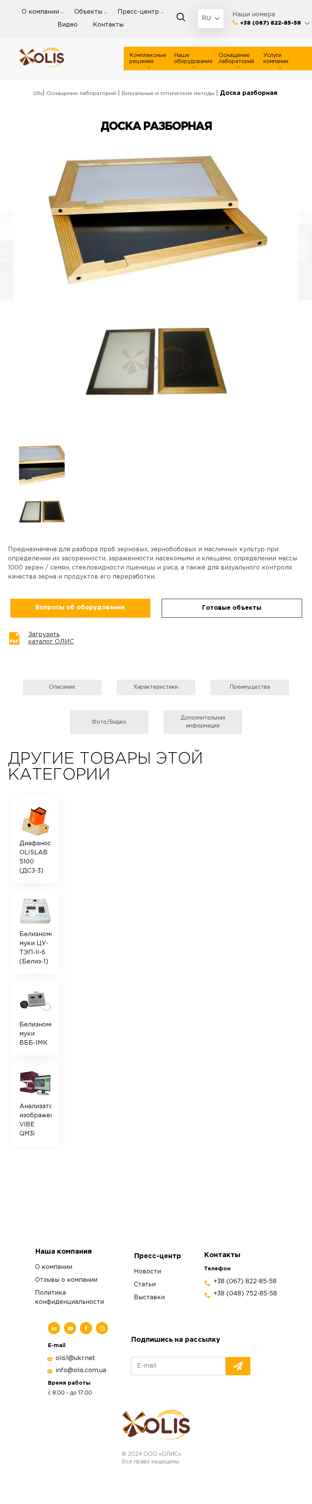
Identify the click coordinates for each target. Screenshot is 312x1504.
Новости (147, 1272)
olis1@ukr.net (75, 1358)
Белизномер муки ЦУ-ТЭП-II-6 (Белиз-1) (35, 948)
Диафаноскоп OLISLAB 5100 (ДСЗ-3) (35, 857)
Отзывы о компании (66, 1280)
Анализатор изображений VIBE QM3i (35, 1120)
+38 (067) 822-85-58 (270, 23)
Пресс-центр (138, 12)
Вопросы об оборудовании (80, 607)
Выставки (149, 1297)
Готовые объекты (231, 608)
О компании (40, 12)
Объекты (88, 12)
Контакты (108, 25)
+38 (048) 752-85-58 (245, 1294)
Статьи (145, 1284)
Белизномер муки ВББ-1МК (35, 1034)
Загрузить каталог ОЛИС (51, 638)
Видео (67, 25)
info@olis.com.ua (81, 1370)
